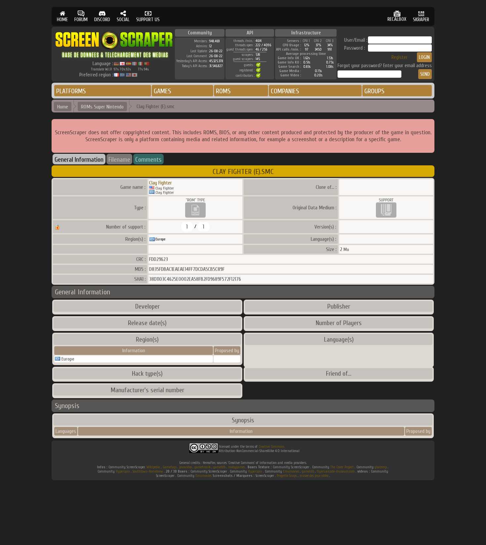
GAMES (162, 91)
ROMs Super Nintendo (102, 107)
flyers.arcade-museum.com (336, 471)
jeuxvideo (185, 467)
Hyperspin (123, 471)
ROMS (223, 91)
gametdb (219, 467)
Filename (119, 159)
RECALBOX (396, 19)
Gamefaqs (170, 467)
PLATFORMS (71, 91)
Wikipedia (153, 467)
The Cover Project (342, 467)
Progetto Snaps (287, 476)
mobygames (236, 467)
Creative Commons (271, 446)
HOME (62, 19)
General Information (79, 159)
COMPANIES (285, 91)
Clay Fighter (160, 183)
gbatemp (381, 467)
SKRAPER (421, 19)
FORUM (81, 19)
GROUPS (374, 91)
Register (399, 57)
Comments (148, 159)
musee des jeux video (314, 476)
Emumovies (291, 471)
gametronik (202, 467)
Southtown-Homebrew (148, 471)
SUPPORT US (148, 19)
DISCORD (102, 19)
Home (62, 107)
